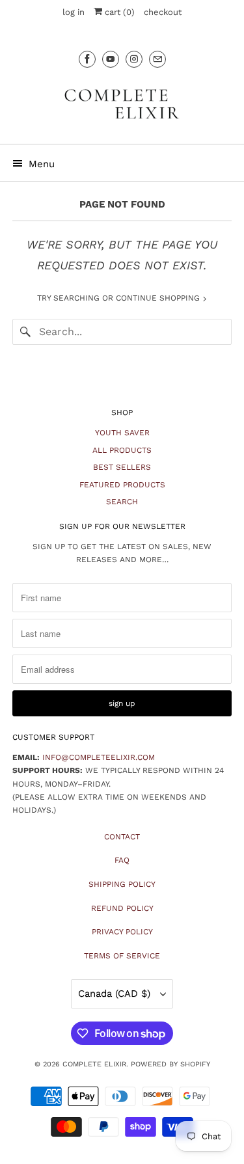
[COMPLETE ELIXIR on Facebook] (87, 59)
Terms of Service (122, 955)
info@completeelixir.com (98, 757)
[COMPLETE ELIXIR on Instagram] (134, 59)
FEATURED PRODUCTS (122, 484)
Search (122, 501)
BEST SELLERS (122, 467)
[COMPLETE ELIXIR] (121, 104)
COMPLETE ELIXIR (94, 1064)
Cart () (118, 12)
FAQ (122, 860)
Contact (122, 836)
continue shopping (159, 298)
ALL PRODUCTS (122, 450)
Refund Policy (122, 908)
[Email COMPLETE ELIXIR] (157, 59)
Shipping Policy (122, 884)
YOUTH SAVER (122, 432)
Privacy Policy (122, 931)
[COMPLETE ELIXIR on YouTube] (110, 59)
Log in (73, 12)
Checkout (163, 12)
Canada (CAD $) (116, 993)
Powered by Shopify (170, 1064)
